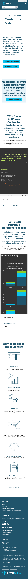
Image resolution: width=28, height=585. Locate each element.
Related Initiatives (5, 534)
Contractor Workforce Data (9, 323)
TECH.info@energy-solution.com (9, 543)
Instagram (4, 521)
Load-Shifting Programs (7, 532)
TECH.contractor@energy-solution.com (10, 547)
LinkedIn (16, 520)
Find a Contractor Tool (14, 99)
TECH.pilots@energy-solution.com (9, 550)
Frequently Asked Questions (8, 508)
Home (3, 504)
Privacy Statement (13, 569)
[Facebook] (3, 525)
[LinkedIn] (5, 525)
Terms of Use (5, 569)
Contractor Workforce (10, 66)
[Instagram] (8, 525)
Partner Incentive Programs (8, 530)
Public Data (4, 506)
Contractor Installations (11, 61)
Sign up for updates (6, 518)
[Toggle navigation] (25, 3)
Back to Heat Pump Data (14, 487)
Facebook (22, 520)
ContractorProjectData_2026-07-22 (10, 205)
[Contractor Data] (12, 3)
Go (16, 7)
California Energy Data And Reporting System (11, 510)
